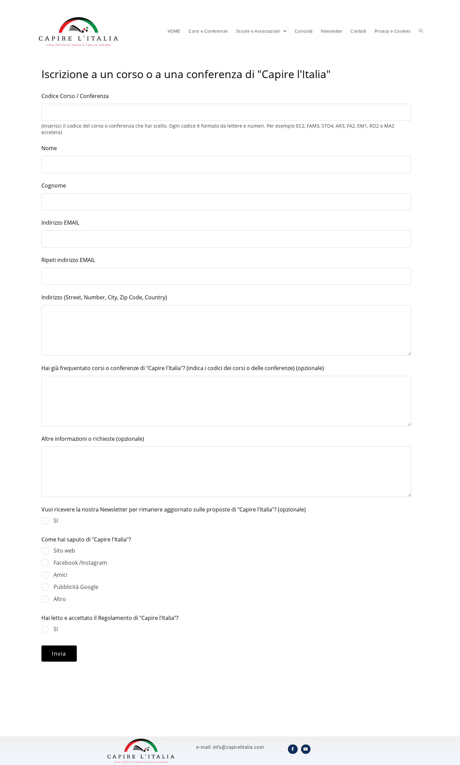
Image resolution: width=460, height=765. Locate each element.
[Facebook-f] (293, 749)
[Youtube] (306, 749)
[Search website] (421, 31)
